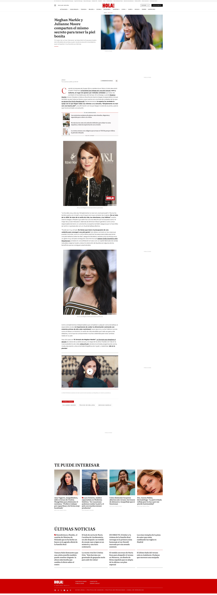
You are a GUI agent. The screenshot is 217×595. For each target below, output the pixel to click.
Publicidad (80, 583)
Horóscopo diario (153, 1)
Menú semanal (145, 1)
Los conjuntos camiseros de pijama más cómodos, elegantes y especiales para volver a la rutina (90, 116)
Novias (137, 9)
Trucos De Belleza (87, 405)
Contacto (93, 581)
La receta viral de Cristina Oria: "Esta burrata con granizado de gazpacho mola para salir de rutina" (93, 556)
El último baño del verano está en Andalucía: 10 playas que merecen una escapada (148, 555)
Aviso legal (80, 590)
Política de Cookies (95, 590)
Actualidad (63, 9)
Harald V (100, 1)
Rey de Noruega (87, 1)
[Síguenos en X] (61, 590)
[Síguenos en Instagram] (55, 590)
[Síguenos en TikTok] (64, 590)
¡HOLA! (64, 79)
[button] (90, 371)
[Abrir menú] (55, 5)
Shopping (116, 9)
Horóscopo (151, 9)
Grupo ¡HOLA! (95, 583)
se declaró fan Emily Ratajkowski (73, 101)
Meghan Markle (104, 405)
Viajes (130, 9)
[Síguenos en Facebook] (58, 590)
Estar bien (107, 9)
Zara (104, 1)
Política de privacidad (115, 590)
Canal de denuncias (135, 590)
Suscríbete (157, 5)
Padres (144, 9)
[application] (90, 372)
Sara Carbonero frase (118, 1)
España (144, 5)
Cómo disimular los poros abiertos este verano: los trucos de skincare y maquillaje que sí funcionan (122, 500)
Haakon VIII (94, 1)
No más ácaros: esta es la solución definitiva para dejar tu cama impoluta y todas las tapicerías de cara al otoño (91, 124)
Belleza (91, 9)
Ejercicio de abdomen (129, 1)
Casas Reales (74, 9)
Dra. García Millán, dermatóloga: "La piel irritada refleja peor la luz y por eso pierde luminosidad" (149, 500)
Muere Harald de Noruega (67, 1)
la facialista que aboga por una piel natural (96, 90)
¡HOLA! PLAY (84, 344)
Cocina (98, 9)
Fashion (83, 9)
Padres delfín (138, 1)
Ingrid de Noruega (78, 1)
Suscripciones (81, 581)
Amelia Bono (109, 1)
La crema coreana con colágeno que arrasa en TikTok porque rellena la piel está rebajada (93, 132)
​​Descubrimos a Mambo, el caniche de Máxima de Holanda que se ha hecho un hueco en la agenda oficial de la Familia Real (66, 539)
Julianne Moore (69, 405)
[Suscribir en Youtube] (67, 590)
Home (105, 12)
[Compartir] (116, 81)
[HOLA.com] (108, 6)
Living (123, 9)
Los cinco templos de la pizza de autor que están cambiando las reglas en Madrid (149, 538)
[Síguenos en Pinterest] (71, 590)
